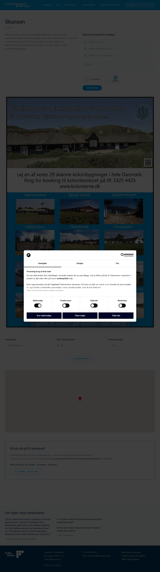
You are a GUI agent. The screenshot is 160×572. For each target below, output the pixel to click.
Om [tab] (117, 263)
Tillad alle (116, 315)
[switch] (66, 306)
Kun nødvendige (44, 315)
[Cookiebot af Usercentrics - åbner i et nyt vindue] (123, 255)
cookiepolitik (63, 278)
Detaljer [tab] (80, 263)
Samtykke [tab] (42, 263)
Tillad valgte (80, 315)
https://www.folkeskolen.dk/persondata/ (45, 290)
